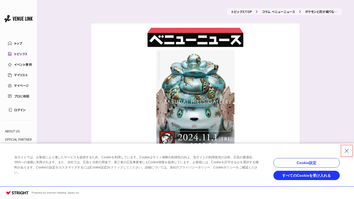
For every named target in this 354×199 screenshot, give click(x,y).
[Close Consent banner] (346, 151)
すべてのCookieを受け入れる (306, 175)
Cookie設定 (306, 163)
